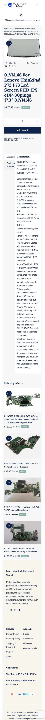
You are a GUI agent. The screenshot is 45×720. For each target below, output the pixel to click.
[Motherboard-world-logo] (18, 2)
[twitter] (11, 610)
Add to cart (22, 130)
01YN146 (30, 138)
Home (6, 29)
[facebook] (7, 610)
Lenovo (23, 246)
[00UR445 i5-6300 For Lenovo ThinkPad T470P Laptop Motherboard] (22, 490)
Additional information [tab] (10, 165)
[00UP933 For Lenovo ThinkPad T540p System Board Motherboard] (22, 446)
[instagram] (15, 610)
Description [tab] (10, 157)
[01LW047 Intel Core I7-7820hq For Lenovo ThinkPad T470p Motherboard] (22, 532)
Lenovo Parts (17, 138)
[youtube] (19, 610)
